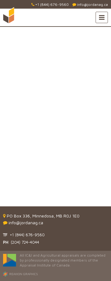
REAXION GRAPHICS (23, 274)
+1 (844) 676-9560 (51, 4)
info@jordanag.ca (92, 4)
